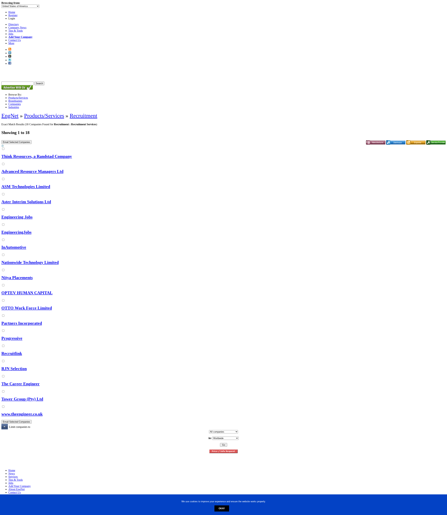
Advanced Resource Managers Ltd (32, 171)
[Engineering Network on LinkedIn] (9, 53)
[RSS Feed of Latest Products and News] (9, 49)
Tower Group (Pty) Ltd (22, 399)
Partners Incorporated (21, 323)
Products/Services (18, 97)
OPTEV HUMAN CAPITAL (27, 293)
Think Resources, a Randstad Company (36, 156)
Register (12, 15)
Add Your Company (19, 486)
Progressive (11, 338)
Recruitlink (11, 353)
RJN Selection (14, 368)
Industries (13, 107)
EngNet (10, 116)
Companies (14, 104)
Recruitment (83, 116)
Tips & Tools (15, 30)
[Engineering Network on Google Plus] (9, 56)
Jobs (10, 33)
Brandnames (15, 100)
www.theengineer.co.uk (22, 414)
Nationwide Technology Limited (30, 262)
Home (11, 12)
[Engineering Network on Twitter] (9, 60)
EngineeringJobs (16, 232)
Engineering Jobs (16, 217)
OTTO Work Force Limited (26, 308)
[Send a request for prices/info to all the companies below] (223, 452)
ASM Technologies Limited (25, 186)
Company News (17, 27)
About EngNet (16, 489)
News (11, 473)
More (11, 43)
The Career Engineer (20, 384)
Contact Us (14, 40)
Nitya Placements (17, 277)
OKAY (222, 508)
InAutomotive (13, 247)
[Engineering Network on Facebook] (9, 63)
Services (13, 476)
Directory (13, 24)
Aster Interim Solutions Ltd (26, 202)
